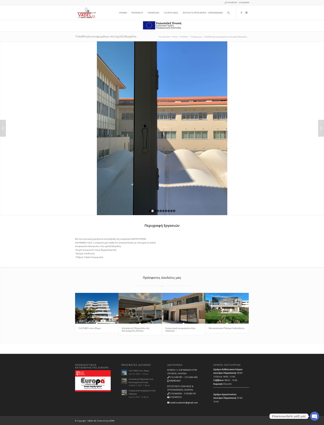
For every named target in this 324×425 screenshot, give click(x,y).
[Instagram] (246, 12)
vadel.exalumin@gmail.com (184, 402)
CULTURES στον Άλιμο (89, 328)
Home (175, 36)
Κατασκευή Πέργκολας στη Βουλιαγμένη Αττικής (135, 329)
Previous (3, 128)
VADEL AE (92, 420)
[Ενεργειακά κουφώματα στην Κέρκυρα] (183, 308)
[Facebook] (241, 12)
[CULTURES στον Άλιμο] (96, 308)
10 (174, 211)
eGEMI (111, 420)
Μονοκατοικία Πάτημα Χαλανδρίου (227, 328)
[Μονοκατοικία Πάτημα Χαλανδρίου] (227, 308)
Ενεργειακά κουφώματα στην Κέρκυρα (180, 329)
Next (321, 128)
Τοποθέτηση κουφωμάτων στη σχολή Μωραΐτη (105, 36)
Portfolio (184, 36)
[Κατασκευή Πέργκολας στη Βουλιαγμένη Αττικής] (140, 308)
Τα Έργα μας (196, 36)
